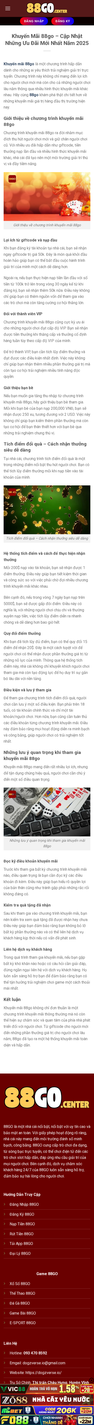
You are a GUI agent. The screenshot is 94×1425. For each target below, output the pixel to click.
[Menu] (8, 8)
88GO (8, 1126)
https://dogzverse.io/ (44, 1372)
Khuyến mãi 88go (19, 64)
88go (34, 95)
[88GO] (47, 8)
